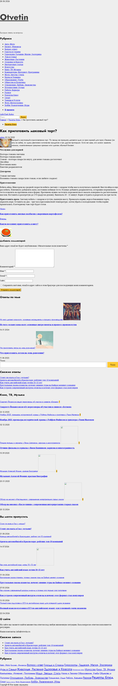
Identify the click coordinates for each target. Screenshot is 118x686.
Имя (2, 271)
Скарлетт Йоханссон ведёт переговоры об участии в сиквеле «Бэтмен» (29, 401)
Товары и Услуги (12, 100)
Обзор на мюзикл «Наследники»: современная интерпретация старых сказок (32, 499)
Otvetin (14, 17)
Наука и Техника (13, 77)
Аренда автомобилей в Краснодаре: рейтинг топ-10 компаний (29, 380)
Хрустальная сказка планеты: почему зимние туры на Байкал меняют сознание (37, 385)
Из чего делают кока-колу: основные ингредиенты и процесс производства (31, 319)
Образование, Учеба (14, 80)
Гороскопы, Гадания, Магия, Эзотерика (23, 54)
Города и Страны (13, 51)
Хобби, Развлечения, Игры (17, 105)
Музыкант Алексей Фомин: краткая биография (19, 471)
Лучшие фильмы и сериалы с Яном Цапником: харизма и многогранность (30, 443)
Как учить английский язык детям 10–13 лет (21, 382)
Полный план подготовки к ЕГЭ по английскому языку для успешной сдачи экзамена (35, 603)
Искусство (9, 67)
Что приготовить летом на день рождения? (17, 348)
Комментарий (7, 266)
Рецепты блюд (11, 95)
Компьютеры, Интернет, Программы (22, 72)
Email (3, 276)
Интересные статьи (14, 64)
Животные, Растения (14, 59)
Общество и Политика (15, 82)
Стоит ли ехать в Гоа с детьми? (14, 377)
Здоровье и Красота (14, 62)
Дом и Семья (11, 57)
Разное (8, 92)
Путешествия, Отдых (14, 87)
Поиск (2, 360)
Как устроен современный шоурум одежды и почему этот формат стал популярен (39, 387)
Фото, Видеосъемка (14, 102)
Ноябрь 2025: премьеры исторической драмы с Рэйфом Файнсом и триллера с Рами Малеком (39, 414)
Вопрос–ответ (11, 49)
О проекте (9, 109)
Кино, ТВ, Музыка (13, 69)
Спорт (7, 97)
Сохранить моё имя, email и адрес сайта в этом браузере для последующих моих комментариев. (48, 285)
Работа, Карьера (12, 90)
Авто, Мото (10, 44)
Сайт (2, 280)
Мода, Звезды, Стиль (14, 74)
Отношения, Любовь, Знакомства (20, 85)
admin (2, 137)
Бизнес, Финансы (13, 46)
